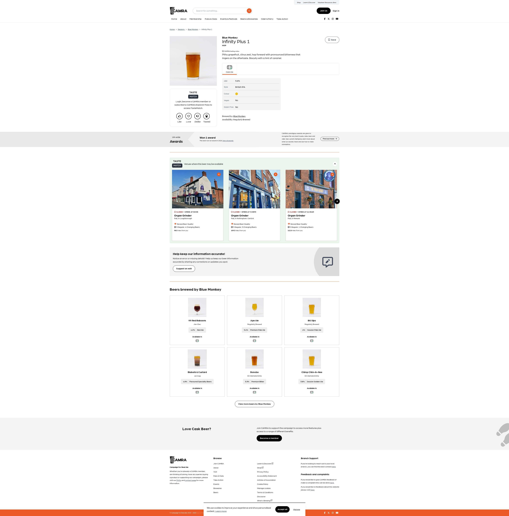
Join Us (323, 10)
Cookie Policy (262, 484)
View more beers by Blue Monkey (254, 404)
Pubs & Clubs (218, 476)
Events (216, 484)
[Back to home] (178, 10)
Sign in (336, 10)
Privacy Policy (263, 472)
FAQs (178, 480)
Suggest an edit (184, 268)
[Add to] (219, 174)
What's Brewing (264, 500)
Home (172, 29)
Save (333, 39)
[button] (337, 201)
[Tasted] (206, 116)
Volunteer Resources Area (327, 2)
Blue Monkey (193, 29)
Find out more (328, 138)
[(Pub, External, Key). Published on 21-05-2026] (254, 205)
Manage (296, 509)
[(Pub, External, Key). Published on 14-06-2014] (311, 205)
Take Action (218, 480)
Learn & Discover (309, 2)
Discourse (261, 496)
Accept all (282, 509)
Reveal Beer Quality (185, 224)
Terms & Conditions (265, 492)
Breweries (217, 488)
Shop (299, 2)
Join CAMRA (218, 463)
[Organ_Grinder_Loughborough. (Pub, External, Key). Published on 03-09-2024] (197, 205)
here (334, 466)
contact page (190, 480)
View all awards (227, 140)
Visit (215, 472)
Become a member (269, 438)
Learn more (221, 511)
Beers (215, 492)
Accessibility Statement (267, 476)
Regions (181, 29)
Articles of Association (266, 480)
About (215, 467)
